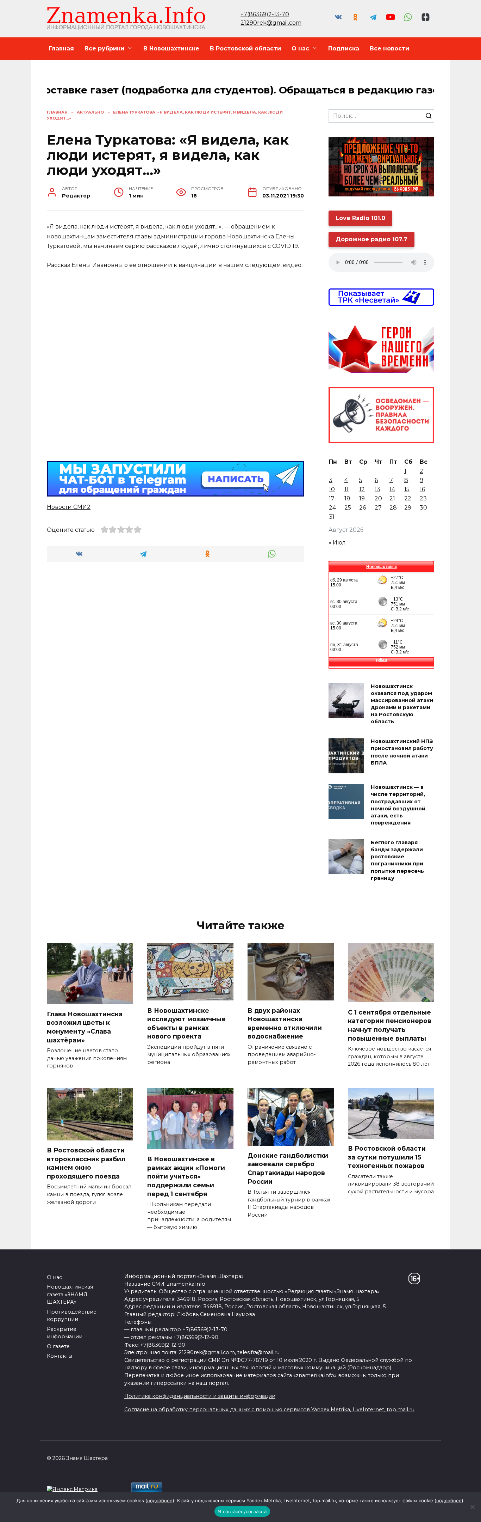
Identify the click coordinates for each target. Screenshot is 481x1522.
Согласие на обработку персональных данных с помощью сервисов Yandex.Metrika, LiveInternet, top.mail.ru (269, 1409)
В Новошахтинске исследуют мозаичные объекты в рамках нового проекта (186, 1023)
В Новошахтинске (171, 48)
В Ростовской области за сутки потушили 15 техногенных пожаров (387, 1157)
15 (407, 489)
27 (378, 507)
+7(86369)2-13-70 (265, 14)
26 (362, 507)
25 (347, 507)
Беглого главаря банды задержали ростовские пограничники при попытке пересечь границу (397, 860)
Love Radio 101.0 (360, 218)
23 (423, 498)
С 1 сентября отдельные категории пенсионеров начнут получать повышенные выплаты (389, 1025)
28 (393, 507)
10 (332, 489)
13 (377, 489)
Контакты (59, 1356)
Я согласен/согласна (242, 1511)
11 (346, 489)
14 (392, 489)
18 (347, 498)
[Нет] (472, 1506)
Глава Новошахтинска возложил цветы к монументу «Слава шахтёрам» (85, 1027)
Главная (61, 48)
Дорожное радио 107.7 (371, 239)
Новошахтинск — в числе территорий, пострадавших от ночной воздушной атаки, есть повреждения (398, 805)
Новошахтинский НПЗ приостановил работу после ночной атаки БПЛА (402, 752)
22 (407, 498)
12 (362, 489)
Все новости (389, 48)
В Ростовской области (245, 48)
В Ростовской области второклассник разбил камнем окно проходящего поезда (86, 1163)
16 (422, 489)
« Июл (337, 542)
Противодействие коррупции (71, 1316)
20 (378, 498)
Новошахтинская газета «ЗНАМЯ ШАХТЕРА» (70, 1294)
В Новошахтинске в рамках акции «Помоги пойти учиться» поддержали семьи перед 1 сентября (186, 1176)
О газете (58, 1346)
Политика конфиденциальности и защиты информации (199, 1396)
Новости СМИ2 (68, 507)
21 (392, 498)
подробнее (160, 1500)
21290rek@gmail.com (271, 22)
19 (362, 498)
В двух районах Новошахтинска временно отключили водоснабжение (285, 1023)
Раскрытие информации (64, 1333)
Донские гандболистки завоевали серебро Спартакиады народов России (288, 1168)
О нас (300, 48)
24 (332, 507)
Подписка (343, 48)
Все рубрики (104, 48)
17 (332, 498)
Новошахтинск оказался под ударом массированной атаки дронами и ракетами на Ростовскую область (402, 704)
